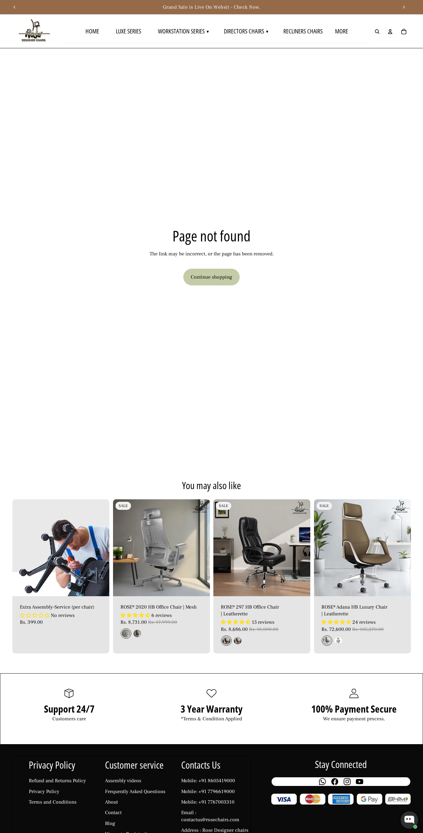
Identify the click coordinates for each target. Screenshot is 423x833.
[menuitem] (342, 31)
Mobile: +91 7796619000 (208, 791)
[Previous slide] (14, 7)
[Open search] (377, 31)
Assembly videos (123, 781)
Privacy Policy (44, 791)
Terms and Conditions (52, 802)
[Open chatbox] (409, 820)
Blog (110, 823)
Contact (113, 812)
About (111, 802)
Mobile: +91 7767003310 (207, 802)
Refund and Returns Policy (57, 781)
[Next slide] (404, 7)
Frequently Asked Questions (135, 791)
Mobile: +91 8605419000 (208, 781)
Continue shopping (211, 277)
